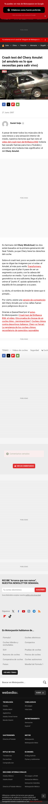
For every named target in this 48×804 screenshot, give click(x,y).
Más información (36, 801)
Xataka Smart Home (10, 717)
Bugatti (43, 45)
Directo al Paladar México (12, 786)
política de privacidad (33, 595)
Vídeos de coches (20, 350)
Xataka (5, 706)
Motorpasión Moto (31, 743)
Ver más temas (9, 672)
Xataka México (8, 776)
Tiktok (10, 616)
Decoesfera (7, 759)
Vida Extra (28, 709)
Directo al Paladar (9, 739)
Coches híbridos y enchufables (10, 643)
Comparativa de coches (13, 659)
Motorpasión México (32, 786)
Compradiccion (8, 763)
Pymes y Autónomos (32, 759)
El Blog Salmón (30, 756)
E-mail (17, 104)
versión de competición (34, 300)
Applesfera (7, 713)
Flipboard (13, 104)
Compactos (30, 642)
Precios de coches (33, 654)
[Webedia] (10, 694)
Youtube (24, 611)
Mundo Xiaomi (8, 720)
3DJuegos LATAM (31, 776)
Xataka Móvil (7, 709)
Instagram (29, 611)
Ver (25, 466)
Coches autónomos (33, 659)
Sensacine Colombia (32, 783)
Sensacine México (31, 779)
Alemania (33, 45)
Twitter (8, 104)
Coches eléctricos (32, 637)
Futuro (5, 664)
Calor (7, 45)
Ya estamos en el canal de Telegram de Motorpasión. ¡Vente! (24, 40)
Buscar (44, 682)
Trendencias (7, 756)
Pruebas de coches (33, 650)
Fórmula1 (7, 637)
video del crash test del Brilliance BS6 (20, 142)
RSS (39, 611)
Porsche (23, 45)
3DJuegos (28, 706)
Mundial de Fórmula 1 (34, 664)
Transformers (34, 266)
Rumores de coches (11, 654)
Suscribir (40, 590)
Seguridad (34, 350)
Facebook (4, 104)
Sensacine (29, 722)
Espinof (27, 726)
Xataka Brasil (7, 779)
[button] (16, 123)
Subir (38, 693)
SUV (5, 650)
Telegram (34, 611)
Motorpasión (29, 739)
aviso (32, 312)
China (15, 45)
